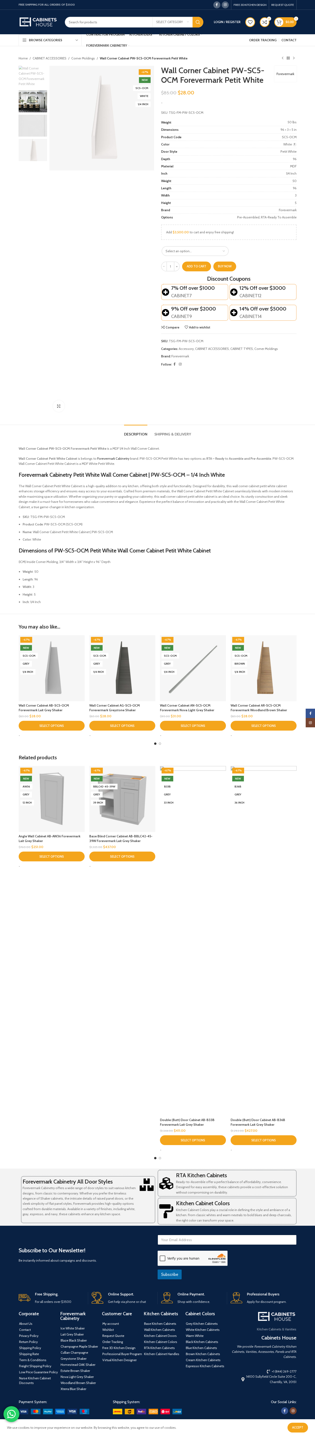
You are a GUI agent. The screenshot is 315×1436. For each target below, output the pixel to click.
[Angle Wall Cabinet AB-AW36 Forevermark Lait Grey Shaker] (52, 799)
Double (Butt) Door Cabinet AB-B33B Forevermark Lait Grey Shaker (187, 1122)
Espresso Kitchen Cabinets (205, 1366)
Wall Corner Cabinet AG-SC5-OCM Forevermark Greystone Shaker (114, 707)
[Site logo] (38, 22)
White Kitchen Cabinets (203, 1330)
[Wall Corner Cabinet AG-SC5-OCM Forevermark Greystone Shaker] (122, 668)
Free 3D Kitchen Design (118, 1348)
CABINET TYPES (241, 349)
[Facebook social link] (216, 4)
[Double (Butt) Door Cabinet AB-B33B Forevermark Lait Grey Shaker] (193, 941)
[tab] (135, 432)
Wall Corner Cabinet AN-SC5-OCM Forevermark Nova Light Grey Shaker (187, 707)
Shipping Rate (29, 1354)
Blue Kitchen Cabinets (201, 1348)
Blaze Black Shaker (74, 1340)
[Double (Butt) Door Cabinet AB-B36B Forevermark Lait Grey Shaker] (264, 941)
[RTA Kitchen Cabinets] (166, 1183)
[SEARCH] (198, 22)
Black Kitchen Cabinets (202, 1342)
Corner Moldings (83, 58)
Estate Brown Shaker (75, 1371)
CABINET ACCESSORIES (49, 58)
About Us (25, 1324)
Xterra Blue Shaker (73, 1389)
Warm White (195, 1336)
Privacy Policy (28, 1336)
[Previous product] (282, 58)
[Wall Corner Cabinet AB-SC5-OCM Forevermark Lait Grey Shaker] (52, 668)
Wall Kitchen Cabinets (159, 1330)
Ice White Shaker (73, 1328)
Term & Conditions (32, 1360)
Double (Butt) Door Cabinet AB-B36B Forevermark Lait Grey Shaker (258, 1122)
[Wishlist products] (250, 22)
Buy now (225, 266)
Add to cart (196, 266)
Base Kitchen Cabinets (160, 1324)
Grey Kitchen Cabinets (202, 1324)
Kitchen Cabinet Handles (161, 1354)
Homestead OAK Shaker (78, 1365)
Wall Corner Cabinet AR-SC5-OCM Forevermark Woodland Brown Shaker (259, 707)
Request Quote (113, 1336)
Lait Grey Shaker (72, 1334)
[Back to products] (288, 58)
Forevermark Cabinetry (113, 458)
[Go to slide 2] (160, 743)
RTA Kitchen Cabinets (201, 1175)
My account (110, 1324)
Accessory (186, 349)
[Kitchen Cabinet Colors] (166, 1211)
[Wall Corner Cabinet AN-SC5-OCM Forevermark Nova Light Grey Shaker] (193, 668)
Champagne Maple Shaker (79, 1346)
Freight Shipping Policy (35, 1366)
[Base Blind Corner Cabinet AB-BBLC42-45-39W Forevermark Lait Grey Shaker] (122, 799)
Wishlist (108, 1330)
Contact (25, 1330)
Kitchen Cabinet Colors (203, 1203)
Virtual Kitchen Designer (119, 1360)
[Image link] (54, 1411)
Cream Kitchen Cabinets (203, 1360)
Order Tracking (112, 1342)
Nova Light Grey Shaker (77, 1377)
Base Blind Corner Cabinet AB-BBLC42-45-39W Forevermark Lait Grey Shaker (120, 838)
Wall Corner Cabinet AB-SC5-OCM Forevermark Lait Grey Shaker (44, 707)
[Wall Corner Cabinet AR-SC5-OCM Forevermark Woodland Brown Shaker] (264, 668)
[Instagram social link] (225, 4)
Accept (297, 1427)
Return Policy (28, 1342)
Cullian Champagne (74, 1352)
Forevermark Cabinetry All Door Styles (68, 1181)
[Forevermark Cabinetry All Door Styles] (147, 1185)
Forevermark (285, 74)
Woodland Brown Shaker (78, 1383)
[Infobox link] (51, 1298)
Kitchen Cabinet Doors (160, 1336)
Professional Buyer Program (122, 1354)
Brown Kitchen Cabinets (203, 1354)
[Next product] (294, 58)
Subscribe (169, 1274)
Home (23, 58)
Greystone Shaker (74, 1359)
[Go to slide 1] (155, 743)
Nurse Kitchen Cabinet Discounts (35, 1380)
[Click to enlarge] (59, 406)
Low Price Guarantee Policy (38, 1372)
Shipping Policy (30, 1348)
